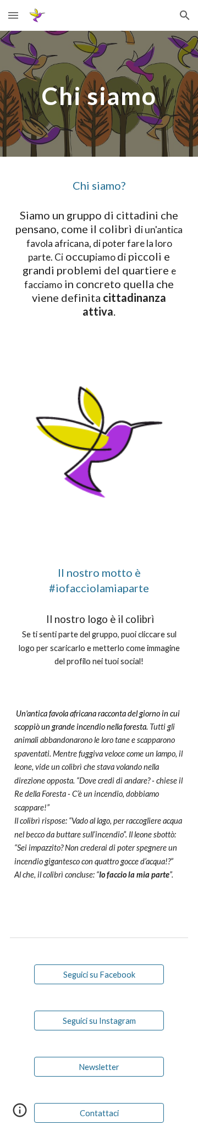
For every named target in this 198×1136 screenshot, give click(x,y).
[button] (13, 15)
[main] (99, 94)
